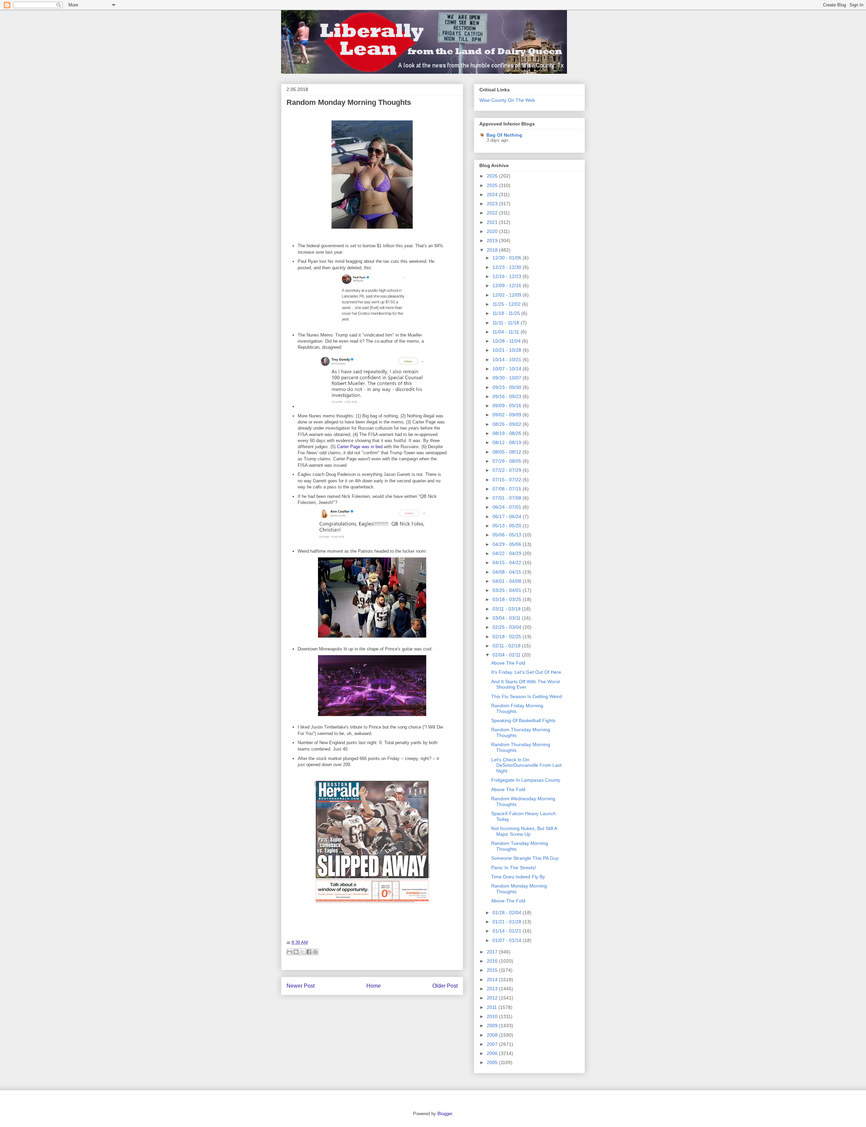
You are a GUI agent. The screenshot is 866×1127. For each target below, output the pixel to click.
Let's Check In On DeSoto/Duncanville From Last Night (526, 765)
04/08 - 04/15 (508, 572)
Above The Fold (508, 663)
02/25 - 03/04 (508, 627)
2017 (493, 951)
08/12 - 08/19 (508, 442)
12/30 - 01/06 (508, 257)
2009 (493, 1025)
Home (373, 986)
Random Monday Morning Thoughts (349, 102)
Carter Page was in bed (360, 446)
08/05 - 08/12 (508, 452)
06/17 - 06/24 (508, 516)
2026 (493, 176)
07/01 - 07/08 (508, 498)
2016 (493, 961)
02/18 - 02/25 (508, 636)
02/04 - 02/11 (507, 655)
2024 (493, 194)
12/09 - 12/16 (508, 285)
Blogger (444, 1113)
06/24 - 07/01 (508, 507)
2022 (493, 212)
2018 (493, 250)
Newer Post (301, 986)
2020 (493, 231)
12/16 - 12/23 (508, 276)
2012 (493, 998)
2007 (493, 1044)
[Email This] (289, 951)
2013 (493, 988)
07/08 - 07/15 (508, 488)
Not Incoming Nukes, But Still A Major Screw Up (524, 831)
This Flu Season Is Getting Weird (526, 696)
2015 (493, 970)
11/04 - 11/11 (507, 332)
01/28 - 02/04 (508, 912)
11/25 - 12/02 (507, 304)
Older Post (445, 986)
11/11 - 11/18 (507, 322)
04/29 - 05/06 (508, 544)
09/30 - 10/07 (508, 378)
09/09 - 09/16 (508, 405)
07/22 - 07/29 (508, 470)
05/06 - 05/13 (508, 534)
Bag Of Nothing (504, 135)
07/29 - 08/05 (508, 461)
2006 (493, 1053)
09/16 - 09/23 (508, 396)
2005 (493, 1062)
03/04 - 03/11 (507, 618)
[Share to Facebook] (308, 951)
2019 (493, 240)
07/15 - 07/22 (508, 479)
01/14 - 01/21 (508, 931)
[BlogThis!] (296, 951)
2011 (492, 1007)
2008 (493, 1035)
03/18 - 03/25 (508, 599)
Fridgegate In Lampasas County (525, 780)
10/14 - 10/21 (508, 359)
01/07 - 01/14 (508, 940)
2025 (493, 185)
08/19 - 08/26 (508, 433)
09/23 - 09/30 (508, 387)
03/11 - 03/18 (507, 609)
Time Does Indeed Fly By (518, 876)
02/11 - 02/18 (507, 645)
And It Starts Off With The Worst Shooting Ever (525, 684)
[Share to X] (302, 951)
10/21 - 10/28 (508, 350)
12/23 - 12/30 (508, 267)
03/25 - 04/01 (508, 590)
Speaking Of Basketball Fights (523, 720)
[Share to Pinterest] (315, 951)
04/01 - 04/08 (508, 581)
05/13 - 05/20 (508, 525)
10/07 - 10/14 (508, 368)
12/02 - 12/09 (508, 295)
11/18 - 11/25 (507, 313)
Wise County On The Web (507, 100)
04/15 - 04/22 (508, 562)
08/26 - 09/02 (508, 424)
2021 (493, 222)
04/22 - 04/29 (508, 553)
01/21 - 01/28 (508, 921)
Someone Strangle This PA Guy (525, 858)
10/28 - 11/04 (507, 341)
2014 (493, 979)
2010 (493, 1016)
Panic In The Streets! (513, 867)
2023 (493, 203)
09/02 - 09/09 (508, 414)
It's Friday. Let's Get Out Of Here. (527, 672)
